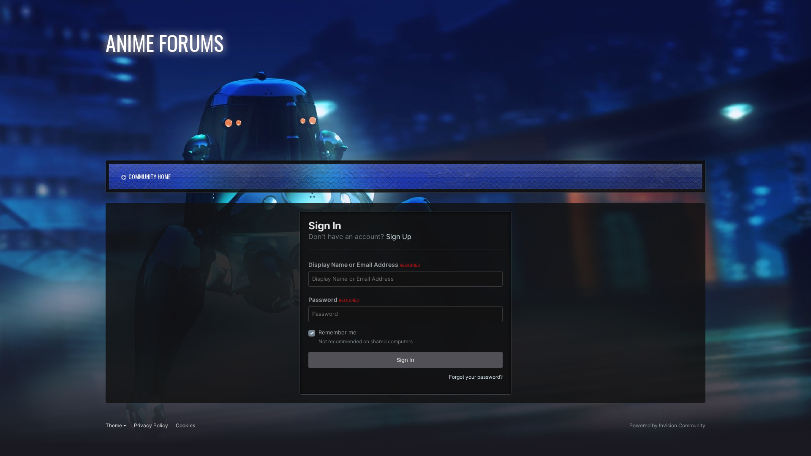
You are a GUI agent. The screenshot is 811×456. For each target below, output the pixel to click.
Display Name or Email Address (364, 264)
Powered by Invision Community (667, 425)
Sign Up (398, 236)
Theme (114, 425)
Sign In (405, 359)
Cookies (185, 425)
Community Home (149, 176)
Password (333, 299)
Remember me (337, 332)
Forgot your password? (476, 377)
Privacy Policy (151, 425)
